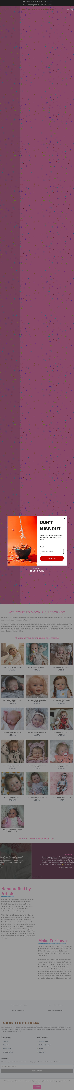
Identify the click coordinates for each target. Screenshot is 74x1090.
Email (42, 547)
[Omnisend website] (37, 570)
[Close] (64, 518)
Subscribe (51, 558)
